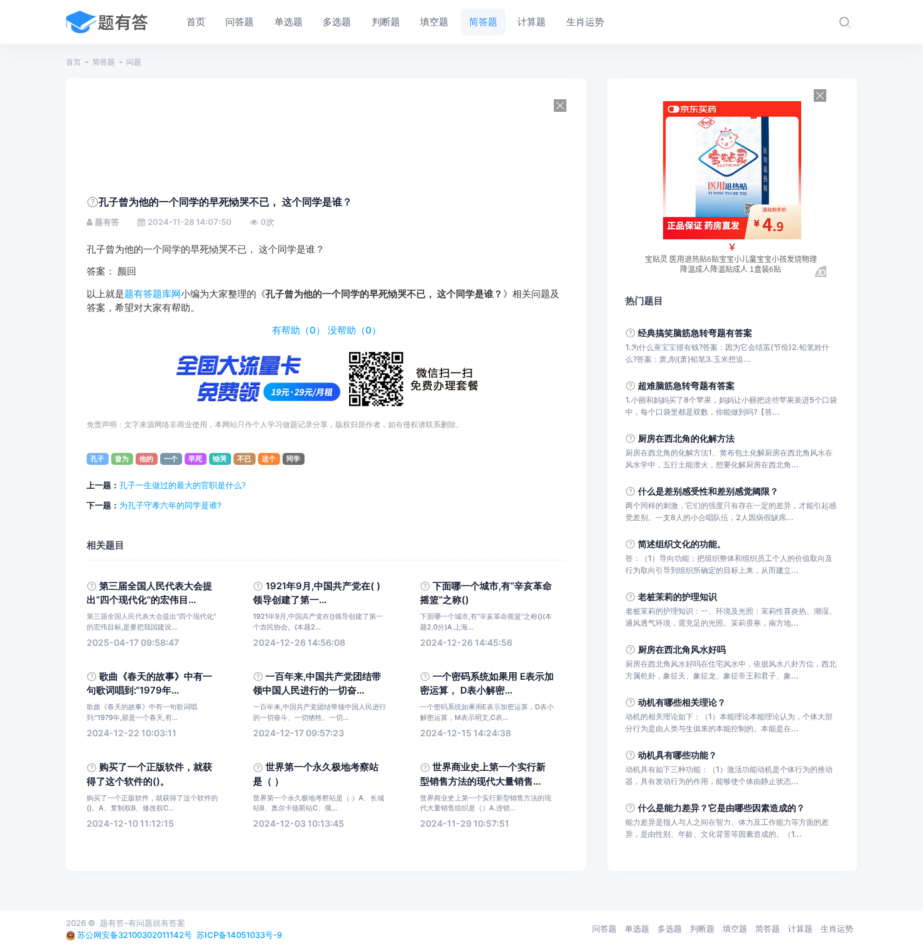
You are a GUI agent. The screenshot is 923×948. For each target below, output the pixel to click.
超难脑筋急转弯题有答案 (686, 385)
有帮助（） (298, 330)
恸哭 (220, 458)
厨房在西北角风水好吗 (682, 649)
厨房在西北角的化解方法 (686, 438)
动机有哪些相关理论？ (682, 702)
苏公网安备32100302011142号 (134, 935)
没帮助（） (354, 330)
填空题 (735, 928)
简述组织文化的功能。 (682, 543)
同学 (293, 458)
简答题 (103, 62)
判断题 (702, 928)
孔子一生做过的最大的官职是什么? (182, 485)
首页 (73, 62)
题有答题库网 (152, 294)
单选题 (637, 928)
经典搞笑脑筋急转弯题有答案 (695, 332)
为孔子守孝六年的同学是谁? (170, 505)
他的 (146, 458)
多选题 (669, 928)
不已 (244, 458)
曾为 (122, 458)
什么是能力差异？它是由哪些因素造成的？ (721, 807)
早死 (195, 458)
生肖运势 (837, 928)
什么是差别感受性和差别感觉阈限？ (708, 491)
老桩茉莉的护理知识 (677, 596)
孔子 (97, 458)
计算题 (800, 928)
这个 (269, 458)
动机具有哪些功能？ (677, 754)
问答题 (604, 928)
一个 (171, 458)
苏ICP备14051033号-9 (239, 935)
